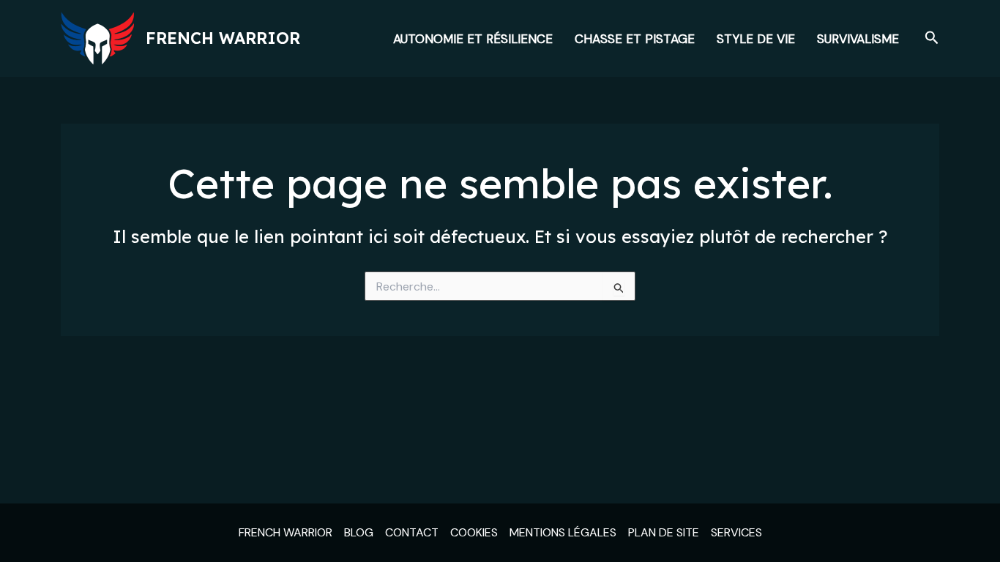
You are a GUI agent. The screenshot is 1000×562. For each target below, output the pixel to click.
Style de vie (756, 39)
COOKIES (474, 532)
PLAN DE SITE (663, 532)
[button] (932, 38)
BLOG (358, 532)
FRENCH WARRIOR (285, 532)
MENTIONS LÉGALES (563, 532)
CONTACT (412, 532)
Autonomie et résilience (473, 39)
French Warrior (223, 38)
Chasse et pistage (635, 39)
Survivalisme (858, 39)
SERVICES (736, 532)
